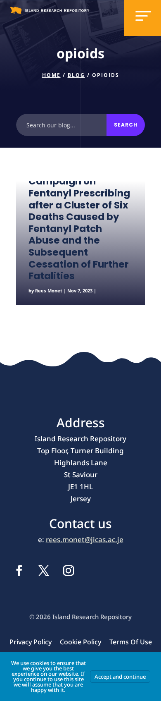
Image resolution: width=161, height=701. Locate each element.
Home (51, 75)
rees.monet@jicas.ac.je (84, 539)
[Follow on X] (43, 570)
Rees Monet (48, 290)
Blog (76, 75)
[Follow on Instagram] (68, 570)
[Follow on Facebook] (19, 570)
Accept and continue (120, 676)
